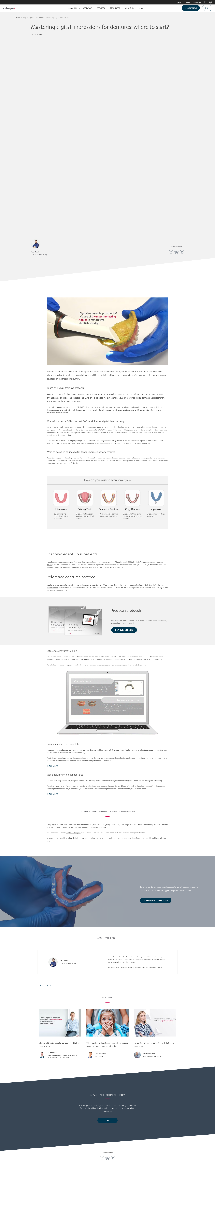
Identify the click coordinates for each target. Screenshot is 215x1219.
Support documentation (121, 1197)
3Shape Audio (66, 1201)
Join (107, 1120)
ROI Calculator (148, 1185)
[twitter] (182, 252)
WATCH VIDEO (52, 766)
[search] (204, 2)
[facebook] (171, 252)
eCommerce (149, 1189)
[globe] (210, 2)
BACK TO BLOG (48, 985)
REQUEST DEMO (191, 8)
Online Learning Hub (94, 1189)
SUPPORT (142, 8)
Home (17, 17)
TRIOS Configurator (148, 1193)
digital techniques (73, 833)
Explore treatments (36, 17)
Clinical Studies (121, 1193)
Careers (187, 2)
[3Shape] (9, 8)
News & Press (66, 1193)
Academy (94, 1185)
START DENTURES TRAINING (156, 900)
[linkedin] (176, 252)
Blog (24, 17)
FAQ (66, 1197)
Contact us (197, 2)
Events (94, 1197)
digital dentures (82, 430)
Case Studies (121, 1189)
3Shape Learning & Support (93, 1193)
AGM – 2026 (66, 1205)
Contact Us (66, 1185)
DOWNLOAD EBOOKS (124, 630)
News (179, 2)
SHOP (207, 8)
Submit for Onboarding (149, 1197)
